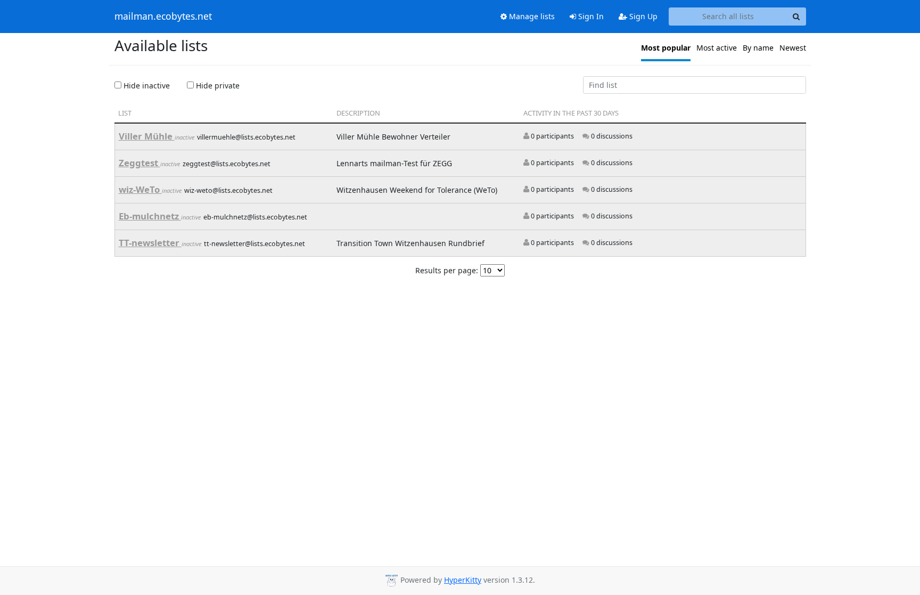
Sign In (590, 16)
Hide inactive (145, 85)
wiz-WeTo (140, 189)
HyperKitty (462, 580)
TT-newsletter (150, 243)
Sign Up (642, 16)
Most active (716, 48)
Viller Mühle (147, 136)
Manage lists (531, 16)
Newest (792, 48)
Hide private (217, 85)
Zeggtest (139, 163)
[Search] (796, 16)
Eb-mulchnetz (150, 216)
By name (758, 48)
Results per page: (446, 270)
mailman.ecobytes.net (163, 16)
